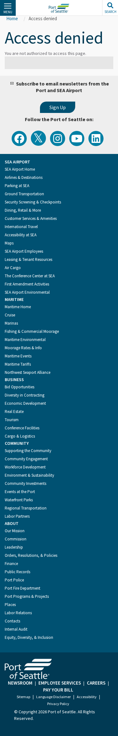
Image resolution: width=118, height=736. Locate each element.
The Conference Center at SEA (30, 276)
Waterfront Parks (19, 500)
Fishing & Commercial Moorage (32, 331)
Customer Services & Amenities (31, 218)
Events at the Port (20, 491)
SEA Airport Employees (24, 251)
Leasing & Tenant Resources (28, 259)
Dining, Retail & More (23, 210)
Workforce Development (25, 467)
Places (10, 604)
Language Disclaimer (53, 696)
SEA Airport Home (20, 169)
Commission (15, 539)
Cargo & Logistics (20, 436)
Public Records (17, 571)
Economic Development (25, 403)
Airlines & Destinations (23, 177)
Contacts (12, 621)
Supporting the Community (28, 450)
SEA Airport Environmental (27, 292)
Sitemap (23, 696)
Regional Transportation (26, 508)
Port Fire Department (22, 588)
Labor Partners (17, 516)
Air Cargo (13, 267)
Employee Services (59, 683)
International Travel (21, 226)
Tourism (12, 419)
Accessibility (87, 696)
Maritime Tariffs (18, 364)
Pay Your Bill (58, 690)
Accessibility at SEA (21, 235)
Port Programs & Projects (27, 596)
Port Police (14, 580)
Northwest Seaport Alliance (27, 372)
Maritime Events (18, 356)
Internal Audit (16, 629)
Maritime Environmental (25, 339)
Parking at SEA (17, 185)
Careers (96, 683)
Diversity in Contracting (24, 395)
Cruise (10, 315)
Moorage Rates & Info (23, 347)
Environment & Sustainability (29, 475)
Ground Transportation (24, 194)
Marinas (11, 323)
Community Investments (25, 483)
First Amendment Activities (27, 284)
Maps (9, 243)
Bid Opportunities (19, 387)
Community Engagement (26, 459)
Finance (11, 563)
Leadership (14, 547)
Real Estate (14, 411)
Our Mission (15, 530)
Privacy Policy (58, 703)
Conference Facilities (22, 428)
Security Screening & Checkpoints (33, 202)
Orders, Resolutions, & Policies (31, 555)
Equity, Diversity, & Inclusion (29, 637)
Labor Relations (18, 612)
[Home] (59, 8)
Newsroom (20, 683)
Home (12, 18)
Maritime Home (18, 306)
